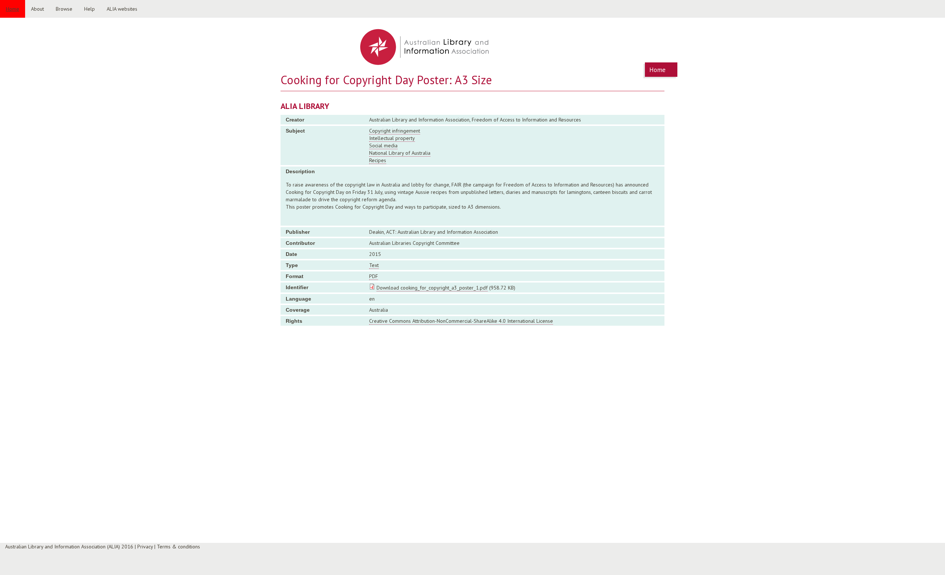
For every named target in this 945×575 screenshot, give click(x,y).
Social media (383, 145)
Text (374, 265)
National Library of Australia (399, 153)
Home (12, 9)
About (37, 9)
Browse (64, 9)
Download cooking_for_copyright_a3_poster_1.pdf (432, 287)
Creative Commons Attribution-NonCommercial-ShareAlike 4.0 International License (461, 321)
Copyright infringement (394, 130)
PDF (373, 276)
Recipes (377, 160)
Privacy (145, 546)
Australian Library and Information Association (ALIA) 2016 (69, 546)
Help (89, 9)
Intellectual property (392, 138)
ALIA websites (122, 9)
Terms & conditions (178, 546)
